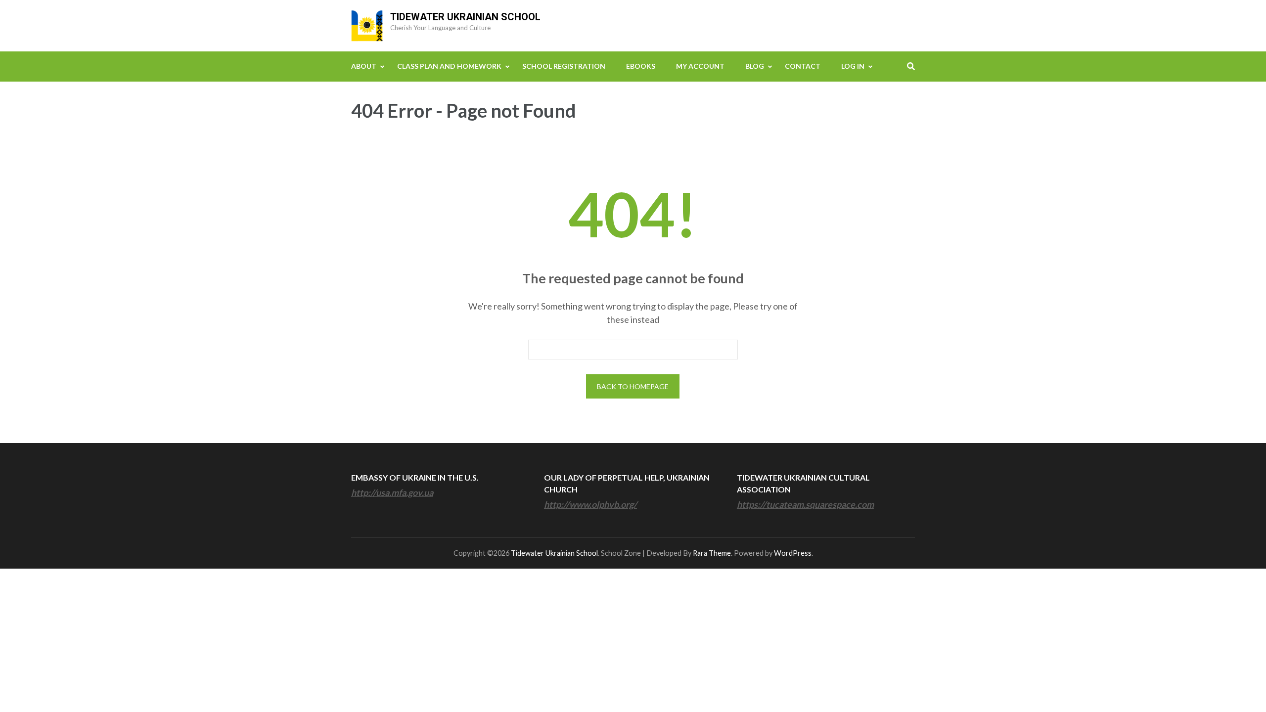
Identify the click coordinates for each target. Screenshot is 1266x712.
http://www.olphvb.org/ (590, 504)
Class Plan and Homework (449, 66)
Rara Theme (712, 553)
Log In (852, 66)
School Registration (563, 66)
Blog (754, 66)
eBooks (640, 66)
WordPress (793, 553)
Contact (802, 66)
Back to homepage (633, 386)
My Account (700, 66)
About (363, 66)
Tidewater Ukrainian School (465, 17)
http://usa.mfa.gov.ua (392, 492)
